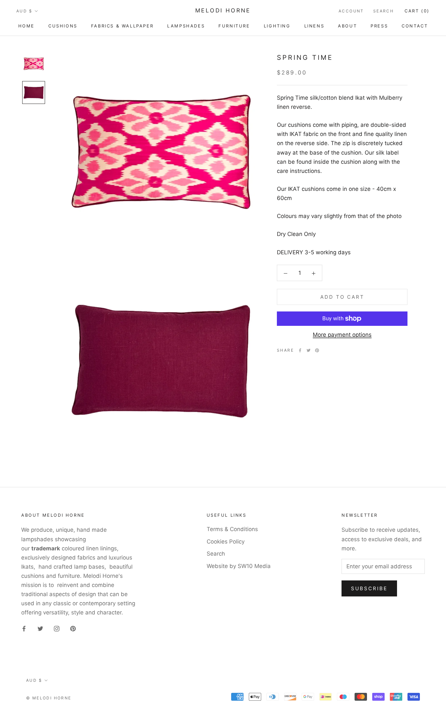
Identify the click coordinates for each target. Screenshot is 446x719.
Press (379, 25)
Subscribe (369, 588)
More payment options (342, 334)
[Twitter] (309, 350)
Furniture (234, 25)
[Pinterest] (317, 350)
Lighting (277, 25)
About (347, 25)
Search (383, 10)
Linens (314, 25)
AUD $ (24, 10)
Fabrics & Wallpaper (122, 25)
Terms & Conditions (232, 529)
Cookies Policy (226, 541)
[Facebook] (300, 350)
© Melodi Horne (49, 697)
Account (351, 10)
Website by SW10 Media (239, 566)
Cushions (62, 25)
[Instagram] (56, 628)
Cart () (417, 10)
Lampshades (186, 25)
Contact (415, 25)
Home (26, 25)
